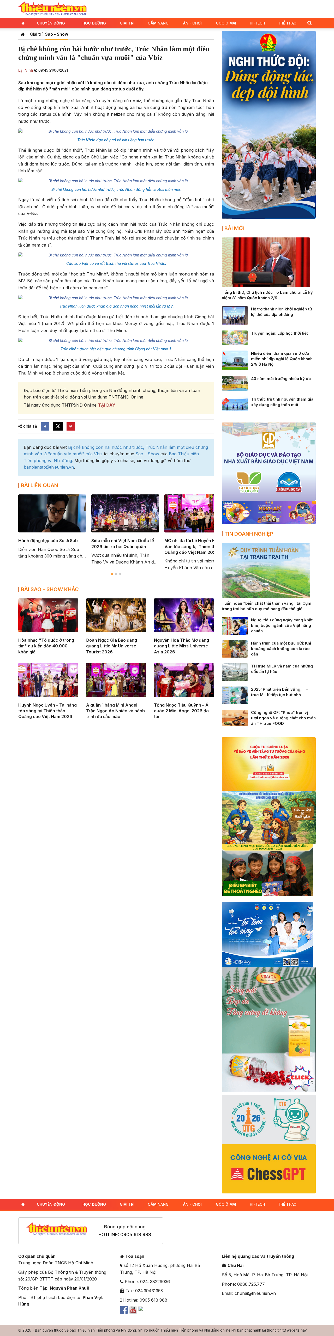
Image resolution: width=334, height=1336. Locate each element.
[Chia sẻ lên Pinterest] (71, 426)
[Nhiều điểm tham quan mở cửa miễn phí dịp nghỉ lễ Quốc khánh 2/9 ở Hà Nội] (235, 360)
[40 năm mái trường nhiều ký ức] (235, 382)
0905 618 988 (135, 1234)
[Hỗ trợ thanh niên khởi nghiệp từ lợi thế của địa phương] (235, 315)
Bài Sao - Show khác (50, 589)
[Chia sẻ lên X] (58, 426)
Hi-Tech (257, 23)
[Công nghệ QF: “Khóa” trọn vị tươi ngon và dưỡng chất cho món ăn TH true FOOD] (235, 717)
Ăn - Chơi (192, 23)
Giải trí (127, 23)
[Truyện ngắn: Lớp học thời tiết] (235, 337)
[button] (309, 23)
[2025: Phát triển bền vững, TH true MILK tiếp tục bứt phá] (235, 694)
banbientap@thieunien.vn (49, 467)
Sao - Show (56, 34)
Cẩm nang (158, 23)
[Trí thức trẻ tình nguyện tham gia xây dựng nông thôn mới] (235, 403)
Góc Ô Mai (226, 23)
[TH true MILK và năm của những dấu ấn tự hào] (235, 671)
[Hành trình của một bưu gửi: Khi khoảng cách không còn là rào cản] (235, 648)
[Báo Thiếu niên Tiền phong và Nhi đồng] (52, 8)
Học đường (94, 23)
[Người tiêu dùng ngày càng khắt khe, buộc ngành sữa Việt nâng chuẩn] (235, 625)
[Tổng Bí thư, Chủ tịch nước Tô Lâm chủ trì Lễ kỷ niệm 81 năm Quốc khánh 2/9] (266, 261)
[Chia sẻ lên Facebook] (45, 426)
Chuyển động (51, 23)
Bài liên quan (39, 485)
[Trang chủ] (22, 34)
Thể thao (287, 23)
